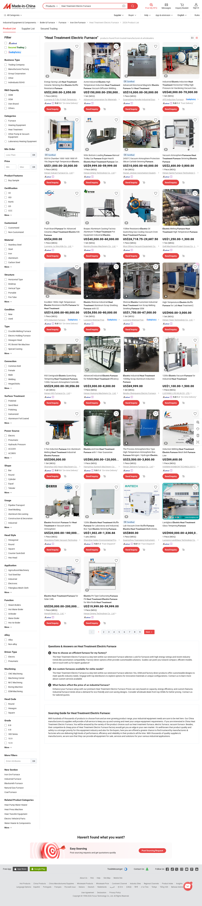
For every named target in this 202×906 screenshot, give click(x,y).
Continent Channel (119, 883)
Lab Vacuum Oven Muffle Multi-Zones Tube (140, 527)
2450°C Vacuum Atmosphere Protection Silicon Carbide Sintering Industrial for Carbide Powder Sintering (141, 160)
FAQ (92, 878)
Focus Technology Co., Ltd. (103, 896)
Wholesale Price (102, 883)
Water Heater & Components (17, 823)
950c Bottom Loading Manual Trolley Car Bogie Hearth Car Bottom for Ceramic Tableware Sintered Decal (102, 158)
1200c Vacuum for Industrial (179, 377)
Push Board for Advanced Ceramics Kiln (62, 231)
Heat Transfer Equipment (15, 814)
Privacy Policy (115, 892)
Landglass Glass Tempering (179, 524)
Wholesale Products (85, 883)
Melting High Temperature (180, 230)
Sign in (196, 7)
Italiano (82, 887)
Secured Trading (49, 28)
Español (36, 887)
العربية (112, 887)
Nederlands (102, 887)
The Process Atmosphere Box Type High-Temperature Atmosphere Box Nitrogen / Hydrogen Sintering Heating (140, 452)
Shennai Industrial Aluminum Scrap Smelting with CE (101, 305)
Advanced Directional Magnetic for (141, 87)
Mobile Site (118, 878)
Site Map (107, 878)
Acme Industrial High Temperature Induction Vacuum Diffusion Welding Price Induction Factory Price (102, 85)
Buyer (131, 15)
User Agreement (87, 892)
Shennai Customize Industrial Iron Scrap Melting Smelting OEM (140, 305)
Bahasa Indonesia (178, 887)
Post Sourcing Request (152, 850)
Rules (197, 15)
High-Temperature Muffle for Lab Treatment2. (178, 304)
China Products (39, 883)
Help (146, 15)
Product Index (167, 883)
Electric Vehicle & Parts (14, 818)
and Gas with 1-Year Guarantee (99, 451)
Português (47, 887)
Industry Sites (135, 883)
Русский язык (70, 887)
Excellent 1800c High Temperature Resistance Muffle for (61, 305)
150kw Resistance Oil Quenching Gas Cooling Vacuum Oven (140, 231)
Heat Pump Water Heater (15, 804)
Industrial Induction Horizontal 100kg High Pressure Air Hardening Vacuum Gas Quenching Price (179, 85)
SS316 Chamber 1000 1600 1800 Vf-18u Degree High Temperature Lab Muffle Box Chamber (61, 160)
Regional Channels (151, 883)
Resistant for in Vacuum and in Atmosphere (60, 525)
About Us (83, 878)
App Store (20, 869)
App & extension (163, 15)
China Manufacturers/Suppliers (61, 883)
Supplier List (28, 28)
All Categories (13, 15)
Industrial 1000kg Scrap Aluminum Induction (139, 378)
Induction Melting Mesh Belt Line (179, 452)
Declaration (101, 892)
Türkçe (154, 887)
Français (57, 887)
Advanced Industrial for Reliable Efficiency (101, 377)
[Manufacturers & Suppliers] (19, 6)
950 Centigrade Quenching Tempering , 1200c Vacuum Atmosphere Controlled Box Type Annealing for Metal (62, 379)
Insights (179, 883)
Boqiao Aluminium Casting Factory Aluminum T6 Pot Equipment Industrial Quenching (99, 232)
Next (148, 631)
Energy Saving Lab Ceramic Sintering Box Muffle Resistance (61, 85)
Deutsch (91, 887)
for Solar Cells (61, 597)
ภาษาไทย (144, 887)
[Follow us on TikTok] (172, 869)
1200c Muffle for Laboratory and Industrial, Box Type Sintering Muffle (101, 526)
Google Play (38, 869)
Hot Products (25, 883)
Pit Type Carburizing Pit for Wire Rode (101, 599)
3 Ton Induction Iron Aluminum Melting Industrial (62, 452)
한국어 (120, 887)
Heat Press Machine (13, 809)
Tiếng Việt (164, 887)
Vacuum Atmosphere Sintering (180, 158)
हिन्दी (136, 887)
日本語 (128, 887)
